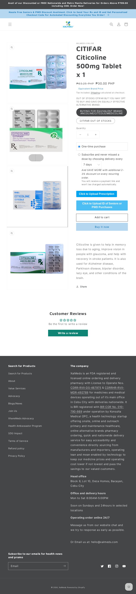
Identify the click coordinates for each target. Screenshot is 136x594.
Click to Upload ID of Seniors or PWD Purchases (102, 205)
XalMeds (62, 587)
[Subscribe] (64, 566)
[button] (10, 24)
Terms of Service (18, 440)
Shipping (95, 92)
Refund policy (16, 448)
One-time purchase (93, 146)
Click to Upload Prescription (96, 193)
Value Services (16, 388)
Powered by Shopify (76, 587)
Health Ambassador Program (25, 425)
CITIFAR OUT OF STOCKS (95, 120)
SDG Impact (15, 433)
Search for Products (20, 373)
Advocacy (14, 396)
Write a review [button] (68, 333)
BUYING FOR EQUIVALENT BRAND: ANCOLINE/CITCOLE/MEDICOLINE (101, 112)
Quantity (81, 128)
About (11, 380)
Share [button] (83, 286)
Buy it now (102, 226)
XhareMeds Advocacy (21, 418)
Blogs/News (15, 403)
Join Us (12, 410)
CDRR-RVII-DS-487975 (85, 387)
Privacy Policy (16, 455)
